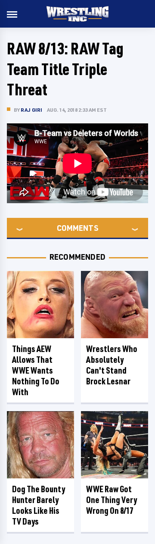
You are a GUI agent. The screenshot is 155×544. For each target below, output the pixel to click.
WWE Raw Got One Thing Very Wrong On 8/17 (111, 500)
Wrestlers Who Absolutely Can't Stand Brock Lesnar (111, 365)
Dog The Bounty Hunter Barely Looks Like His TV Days (38, 505)
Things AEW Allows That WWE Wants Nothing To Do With (35, 370)
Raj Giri (32, 110)
